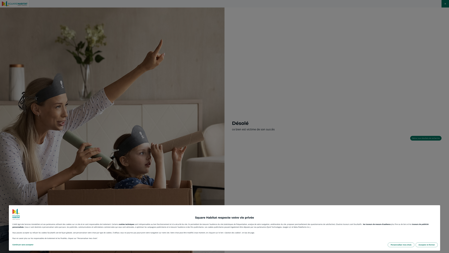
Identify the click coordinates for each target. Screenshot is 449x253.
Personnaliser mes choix (401, 245)
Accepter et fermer (426, 245)
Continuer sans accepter (22, 245)
